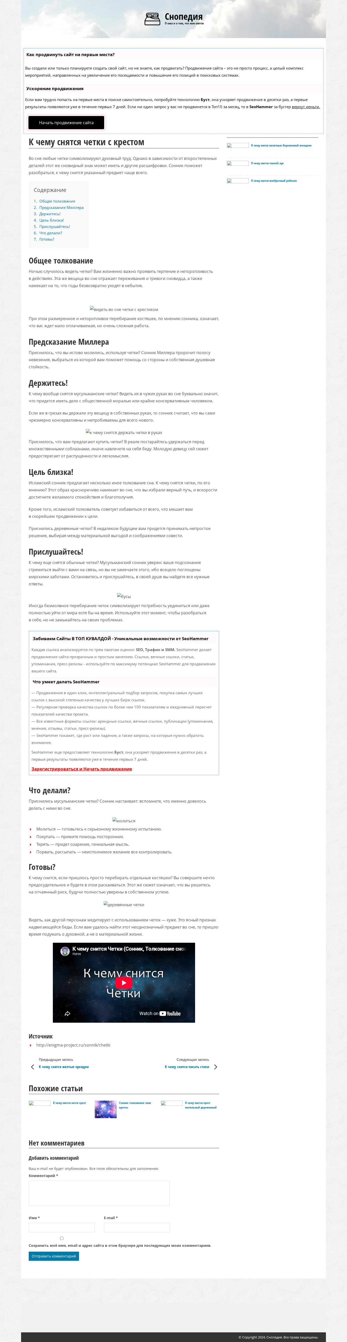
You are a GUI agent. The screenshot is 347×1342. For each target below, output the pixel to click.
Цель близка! (49, 220)
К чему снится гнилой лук (267, 163)
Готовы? (44, 239)
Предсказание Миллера (59, 207)
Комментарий (43, 1175)
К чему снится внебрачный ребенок (274, 180)
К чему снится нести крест (69, 1103)
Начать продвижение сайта (66, 122)
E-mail (111, 1217)
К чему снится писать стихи (187, 1063)
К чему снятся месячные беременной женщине (281, 145)
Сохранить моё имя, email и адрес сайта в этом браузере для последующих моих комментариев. (120, 1245)
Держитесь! (47, 213)
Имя (34, 1217)
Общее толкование (54, 201)
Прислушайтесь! (52, 226)
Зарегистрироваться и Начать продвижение (81, 769)
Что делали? (48, 232)
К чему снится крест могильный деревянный (201, 1105)
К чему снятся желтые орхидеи (64, 1063)
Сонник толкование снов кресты (135, 1105)
